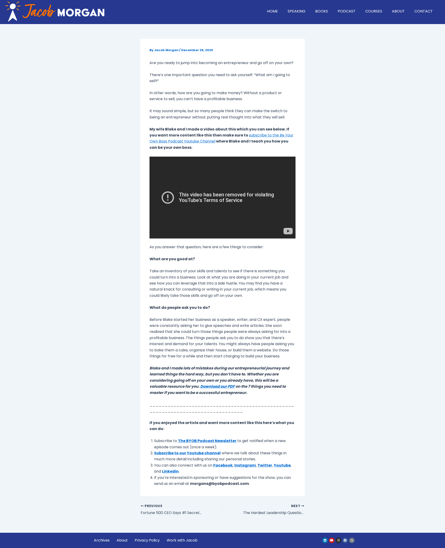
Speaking (296, 11)
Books (321, 11)
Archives (102, 540)
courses (373, 11)
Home (272, 11)
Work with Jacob (182, 540)
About (398, 11)
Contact (423, 11)
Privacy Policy (147, 540)
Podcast (347, 11)
